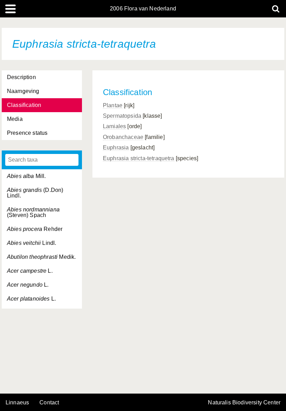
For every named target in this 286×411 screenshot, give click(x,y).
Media (15, 119)
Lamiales (114, 126)
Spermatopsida (122, 116)
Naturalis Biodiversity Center (244, 402)
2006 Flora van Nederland (143, 8)
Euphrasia (116, 147)
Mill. (26, 176)
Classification (24, 105)
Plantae (112, 105)
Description (21, 77)
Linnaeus (17, 402)
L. (30, 271)
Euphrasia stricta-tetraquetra (138, 158)
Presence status (27, 133)
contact (49, 402)
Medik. (41, 257)
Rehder (34, 229)
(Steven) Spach (33, 212)
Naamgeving (23, 91)
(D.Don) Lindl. (35, 193)
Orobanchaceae (123, 137)
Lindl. (31, 243)
